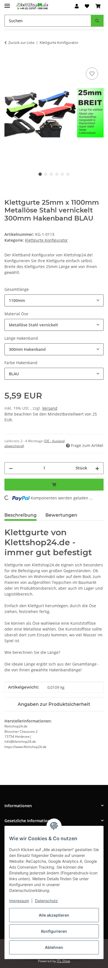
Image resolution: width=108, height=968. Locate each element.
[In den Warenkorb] (8, 60)
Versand (49, 408)
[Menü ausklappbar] (7, 3)
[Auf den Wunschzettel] (92, 73)
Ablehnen (54, 947)
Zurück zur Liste (21, 42)
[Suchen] (97, 21)
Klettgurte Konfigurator (46, 240)
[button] (77, 6)
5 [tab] (62, 174)
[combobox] (54, 300)
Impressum (19, 900)
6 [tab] (68, 174)
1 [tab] (40, 174)
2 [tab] (45, 174)
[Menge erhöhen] (97, 468)
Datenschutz (46, 900)
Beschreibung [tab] (20, 515)
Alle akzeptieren (54, 915)
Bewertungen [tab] (61, 515)
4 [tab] (56, 174)
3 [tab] (51, 174)
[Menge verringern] (11, 468)
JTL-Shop (63, 961)
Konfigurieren (54, 931)
